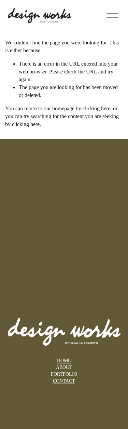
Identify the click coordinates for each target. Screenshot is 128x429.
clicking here (96, 108)
